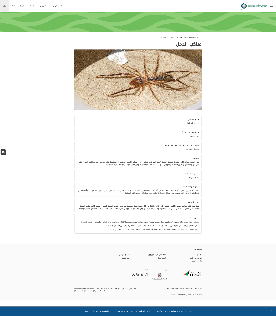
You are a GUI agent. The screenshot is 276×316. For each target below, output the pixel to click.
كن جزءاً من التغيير (196, 258)
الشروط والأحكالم (172, 288)
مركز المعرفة (125, 258)
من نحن (199, 255)
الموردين (43, 5)
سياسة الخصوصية (186, 288)
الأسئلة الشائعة (196, 261)
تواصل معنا (33, 5)
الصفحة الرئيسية (194, 37)
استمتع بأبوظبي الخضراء (122, 255)
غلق (86, 311)
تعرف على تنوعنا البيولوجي (178, 37)
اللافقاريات (162, 37)
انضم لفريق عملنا (55, 5)
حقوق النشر (198, 288)
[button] (3, 152)
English (22, 6)
